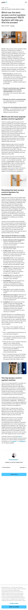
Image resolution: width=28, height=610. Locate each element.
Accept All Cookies (14, 607)
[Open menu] (26, 2)
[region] (14, 597)
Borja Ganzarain (13, 459)
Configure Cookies (14, 603)
